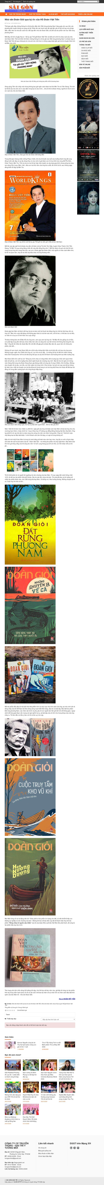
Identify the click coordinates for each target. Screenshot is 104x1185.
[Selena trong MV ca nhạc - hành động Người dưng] (88, 125)
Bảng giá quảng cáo (44, 1151)
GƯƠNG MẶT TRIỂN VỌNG (86, 34)
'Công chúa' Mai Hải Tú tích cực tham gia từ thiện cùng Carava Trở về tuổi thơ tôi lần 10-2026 (66, 1077)
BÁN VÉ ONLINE (84, 64)
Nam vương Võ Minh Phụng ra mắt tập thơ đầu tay (29, 1075)
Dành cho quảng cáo (29, 1)
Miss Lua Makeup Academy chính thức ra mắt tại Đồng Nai (12, 1119)
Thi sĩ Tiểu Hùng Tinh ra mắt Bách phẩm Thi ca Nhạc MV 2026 (51, 1045)
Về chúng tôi (17, 1)
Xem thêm (9, 1037)
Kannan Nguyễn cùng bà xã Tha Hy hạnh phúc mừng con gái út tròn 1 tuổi (26, 1045)
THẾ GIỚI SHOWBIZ (68, 14)
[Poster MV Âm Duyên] (88, 198)
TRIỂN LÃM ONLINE (85, 14)
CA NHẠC (82, 26)
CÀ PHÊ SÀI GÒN (85, 41)
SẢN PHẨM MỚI (84, 68)
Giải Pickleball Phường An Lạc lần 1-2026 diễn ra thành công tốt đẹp (12, 1075)
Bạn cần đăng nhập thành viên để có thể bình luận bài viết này (26, 1025)
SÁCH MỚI (84, 59)
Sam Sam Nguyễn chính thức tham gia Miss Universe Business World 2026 (49, 1076)
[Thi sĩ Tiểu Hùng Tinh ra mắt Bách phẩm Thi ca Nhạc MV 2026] (70, 1044)
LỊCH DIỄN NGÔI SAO (86, 29)
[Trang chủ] (6, 14)
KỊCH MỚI (84, 56)
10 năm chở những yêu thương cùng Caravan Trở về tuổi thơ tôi (48, 1097)
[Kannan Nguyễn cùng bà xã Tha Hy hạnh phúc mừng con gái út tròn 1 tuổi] (10, 1045)
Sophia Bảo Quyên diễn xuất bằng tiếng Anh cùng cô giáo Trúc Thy (66, 1097)
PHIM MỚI (84, 53)
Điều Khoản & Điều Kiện (46, 1153)
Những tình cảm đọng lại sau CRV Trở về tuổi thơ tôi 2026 (13, 1097)
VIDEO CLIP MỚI (86, 48)
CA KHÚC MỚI (86, 50)
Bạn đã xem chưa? (13, 1055)
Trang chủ (8, 1)
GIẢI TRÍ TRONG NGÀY (17, 14)
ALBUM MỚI (53, 14)
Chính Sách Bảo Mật (45, 1156)
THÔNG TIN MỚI (84, 45)
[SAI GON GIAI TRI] (21, 8)
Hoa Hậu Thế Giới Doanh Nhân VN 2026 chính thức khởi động (30, 1119)
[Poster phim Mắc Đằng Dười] (88, 165)
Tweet (8, 1014)
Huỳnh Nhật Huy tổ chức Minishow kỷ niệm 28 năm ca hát (31, 1097)
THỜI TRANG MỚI (87, 61)
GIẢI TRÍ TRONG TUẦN (37, 14)
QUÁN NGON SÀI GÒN (86, 38)
